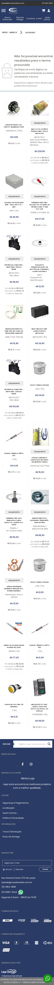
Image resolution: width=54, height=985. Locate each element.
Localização (32, 19)
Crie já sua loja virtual (11, 976)
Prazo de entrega (20, 19)
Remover (19, 869)
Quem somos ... (48, 19)
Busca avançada (7, 19)
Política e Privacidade (13, 818)
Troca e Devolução (12, 831)
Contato (39, 19)
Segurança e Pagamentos (16, 802)
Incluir (8, 869)
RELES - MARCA (9, 32)
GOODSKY (30, 32)
